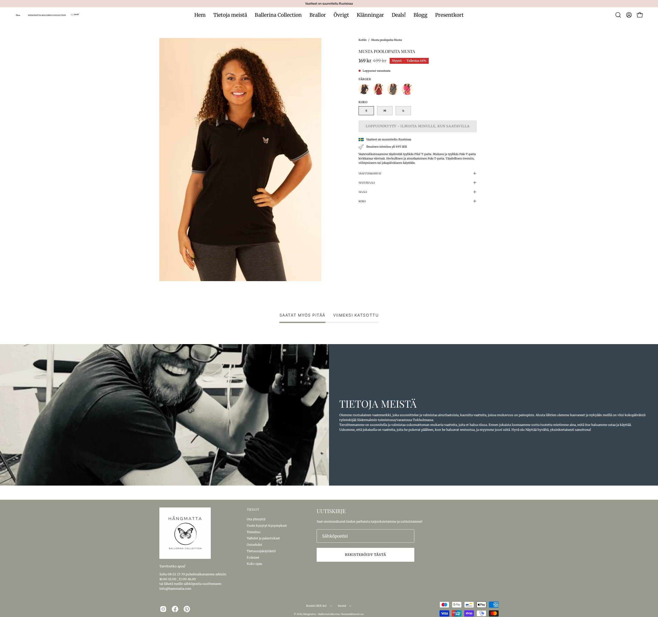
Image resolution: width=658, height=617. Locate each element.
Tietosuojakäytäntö (261, 551)
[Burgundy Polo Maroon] (378, 89)
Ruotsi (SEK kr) (316, 605)
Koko (362, 201)
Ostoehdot (254, 545)
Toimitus (254, 532)
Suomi (342, 605)
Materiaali (367, 182)
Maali (363, 192)
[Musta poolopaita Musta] (364, 89)
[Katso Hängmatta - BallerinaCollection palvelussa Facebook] (175, 609)
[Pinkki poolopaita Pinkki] (407, 89)
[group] (329, 3)
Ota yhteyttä (256, 519)
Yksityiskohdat (370, 173)
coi (361, 614)
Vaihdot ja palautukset (263, 538)
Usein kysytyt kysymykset (267, 525)
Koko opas (254, 564)
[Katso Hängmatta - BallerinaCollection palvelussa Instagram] (163, 609)
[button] (618, 15)
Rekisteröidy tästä (365, 554)
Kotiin (363, 40)
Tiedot (253, 509)
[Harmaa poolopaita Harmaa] (393, 89)
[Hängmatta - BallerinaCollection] (47, 14)
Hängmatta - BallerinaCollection (321, 614)
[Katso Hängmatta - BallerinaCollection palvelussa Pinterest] (187, 609)
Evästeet (253, 557)
